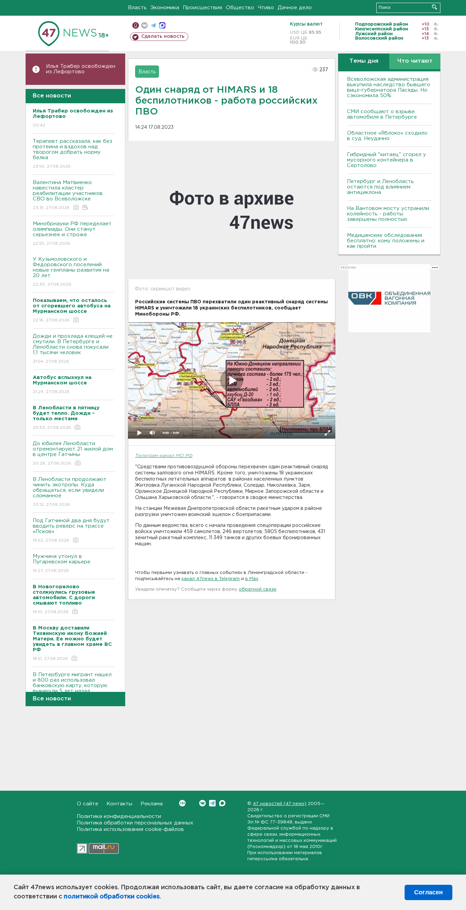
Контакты (119, 804)
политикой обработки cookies (112, 896)
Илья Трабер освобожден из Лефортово (80, 69)
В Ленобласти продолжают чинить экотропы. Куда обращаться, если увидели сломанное (69, 491)
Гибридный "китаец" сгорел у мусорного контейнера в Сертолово (386, 160)
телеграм (153, 25)
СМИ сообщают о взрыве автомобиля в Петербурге (382, 114)
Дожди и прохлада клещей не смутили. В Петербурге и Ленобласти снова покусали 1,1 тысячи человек (73, 348)
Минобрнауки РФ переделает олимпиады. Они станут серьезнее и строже (72, 233)
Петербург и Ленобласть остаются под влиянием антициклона (380, 187)
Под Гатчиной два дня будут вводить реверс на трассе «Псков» (71, 530)
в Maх (251, 579)
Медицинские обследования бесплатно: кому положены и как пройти (385, 240)
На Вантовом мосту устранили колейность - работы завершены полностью (388, 214)
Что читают (415, 61)
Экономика (164, 7)
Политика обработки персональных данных (135, 823)
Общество (240, 7)
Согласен (428, 892)
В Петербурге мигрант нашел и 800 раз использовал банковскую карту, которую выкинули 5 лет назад (72, 687)
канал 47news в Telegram (210, 579)
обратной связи (257, 589)
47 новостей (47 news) (279, 804)
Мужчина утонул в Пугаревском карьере (62, 563)
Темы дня (363, 61)
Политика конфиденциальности (119, 816)
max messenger (162, 25)
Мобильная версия (135, 25)
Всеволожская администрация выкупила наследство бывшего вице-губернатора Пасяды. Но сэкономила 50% (388, 87)
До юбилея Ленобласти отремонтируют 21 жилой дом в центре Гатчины (73, 453)
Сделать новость (163, 36)
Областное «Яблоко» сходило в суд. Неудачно (387, 136)
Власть (137, 7)
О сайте (87, 804)
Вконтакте (202, 803)
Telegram (212, 803)
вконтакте (144, 25)
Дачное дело (295, 7)
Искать (434, 7)
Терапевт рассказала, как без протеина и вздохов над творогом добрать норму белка (72, 153)
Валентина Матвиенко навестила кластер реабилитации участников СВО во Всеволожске (68, 195)
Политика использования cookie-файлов (130, 829)
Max (222, 803)
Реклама (152, 804)
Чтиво (266, 7)
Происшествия (202, 7)
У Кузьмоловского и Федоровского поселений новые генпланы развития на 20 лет (71, 271)
